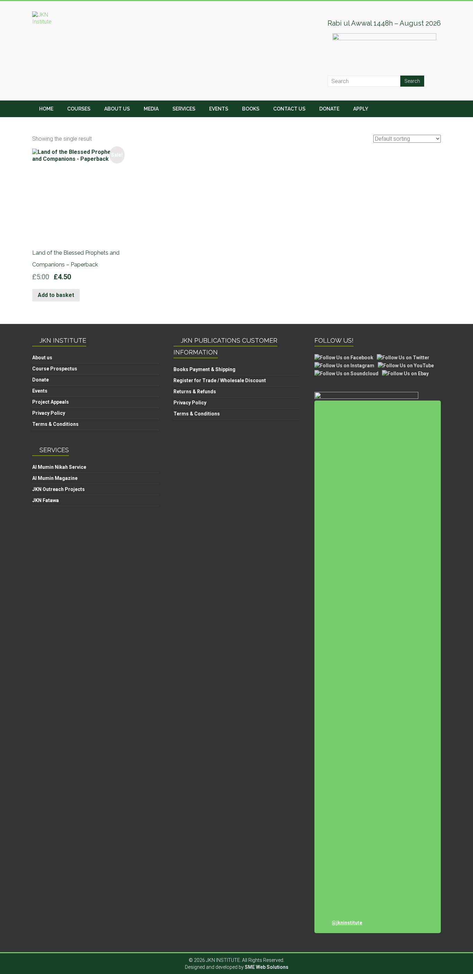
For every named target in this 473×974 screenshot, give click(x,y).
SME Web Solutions (266, 967)
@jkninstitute (347, 922)
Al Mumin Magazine (55, 478)
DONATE (329, 109)
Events (39, 391)
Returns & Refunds (194, 391)
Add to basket (56, 295)
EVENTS (218, 109)
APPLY (360, 109)
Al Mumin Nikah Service (59, 467)
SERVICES (183, 109)
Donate (40, 380)
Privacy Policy (48, 413)
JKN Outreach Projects (58, 489)
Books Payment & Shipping (204, 369)
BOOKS (250, 109)
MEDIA (151, 109)
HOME (46, 109)
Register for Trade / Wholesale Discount (219, 380)
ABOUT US (117, 109)
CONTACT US (289, 109)
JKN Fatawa (45, 500)
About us (42, 357)
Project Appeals (50, 402)
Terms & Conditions (55, 424)
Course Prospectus (54, 368)
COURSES (78, 109)
